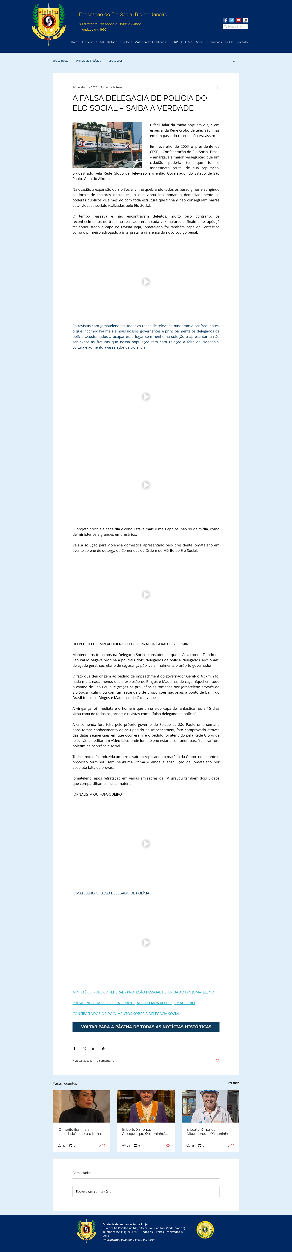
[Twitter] (231, 20)
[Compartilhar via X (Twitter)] (84, 1048)
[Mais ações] (217, 87)
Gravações (116, 60)
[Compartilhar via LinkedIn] (94, 1048)
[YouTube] (238, 20)
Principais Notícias (88, 60)
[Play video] (146, 281)
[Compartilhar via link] (103, 1048)
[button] (234, 60)
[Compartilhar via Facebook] (74, 1048)
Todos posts (60, 60)
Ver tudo (233, 1083)
